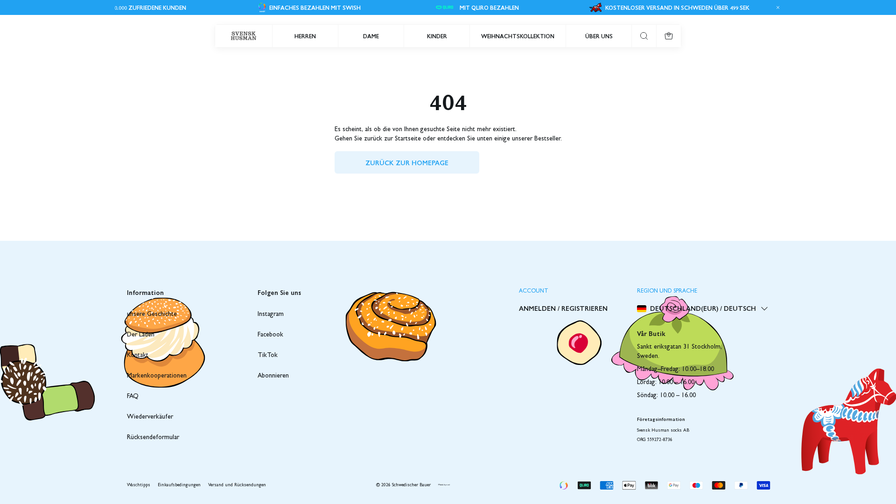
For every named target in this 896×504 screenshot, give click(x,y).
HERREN (305, 36)
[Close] (776, 7)
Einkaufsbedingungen (179, 485)
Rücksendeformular (153, 437)
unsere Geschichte (152, 314)
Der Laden (140, 335)
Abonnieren (273, 376)
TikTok (268, 355)
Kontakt (137, 355)
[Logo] (243, 36)
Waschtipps (138, 485)
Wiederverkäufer (150, 417)
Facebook (270, 335)
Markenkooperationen (157, 376)
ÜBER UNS (599, 36)
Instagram (271, 314)
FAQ (133, 396)
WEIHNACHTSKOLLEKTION (517, 36)
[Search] (644, 36)
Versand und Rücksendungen (237, 485)
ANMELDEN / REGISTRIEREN (563, 308)
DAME (371, 36)
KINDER (437, 36)
